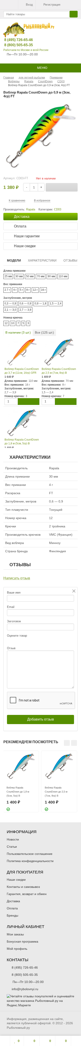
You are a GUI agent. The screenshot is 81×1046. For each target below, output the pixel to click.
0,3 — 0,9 (10, 303)
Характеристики (42, 260)
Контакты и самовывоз (23, 887)
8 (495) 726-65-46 (15, 40)
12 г (35, 289)
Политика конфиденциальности (30, 861)
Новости (13, 839)
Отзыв (11, 648)
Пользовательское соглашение (29, 854)
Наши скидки (16, 879)
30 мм (19, 276)
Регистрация (51, 4)
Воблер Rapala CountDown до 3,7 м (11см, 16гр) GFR (21, 370)
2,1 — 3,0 (10, 309)
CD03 (57, 209)
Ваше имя (13, 592)
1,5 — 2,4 (55, 303)
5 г (21, 289)
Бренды (12, 915)
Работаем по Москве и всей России (25, 50)
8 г (27, 289)
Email (10, 607)
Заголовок (14, 621)
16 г (43, 289)
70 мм (40, 276)
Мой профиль (17, 948)
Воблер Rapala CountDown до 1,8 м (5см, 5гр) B (21, 441)
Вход (29, 4)
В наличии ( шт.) (18, 332)
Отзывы (70, 260)
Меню (41, 68)
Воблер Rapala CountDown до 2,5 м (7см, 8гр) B (59, 370)
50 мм (30, 276)
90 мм (51, 276)
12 (6, 323)
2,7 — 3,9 (25, 309)
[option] (21, 781)
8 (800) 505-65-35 (15, 45)
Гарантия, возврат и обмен (27, 894)
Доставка (13, 901)
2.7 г (7, 289)
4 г (14, 289)
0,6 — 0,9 (25, 303)
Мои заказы (15, 934)
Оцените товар (17, 635)
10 (12, 323)
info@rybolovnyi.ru (25, 989)
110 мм (62, 276)
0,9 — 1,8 (40, 303)
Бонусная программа (22, 941)
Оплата (12, 908)
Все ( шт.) (44, 332)
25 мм (8, 276)
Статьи (12, 846)
